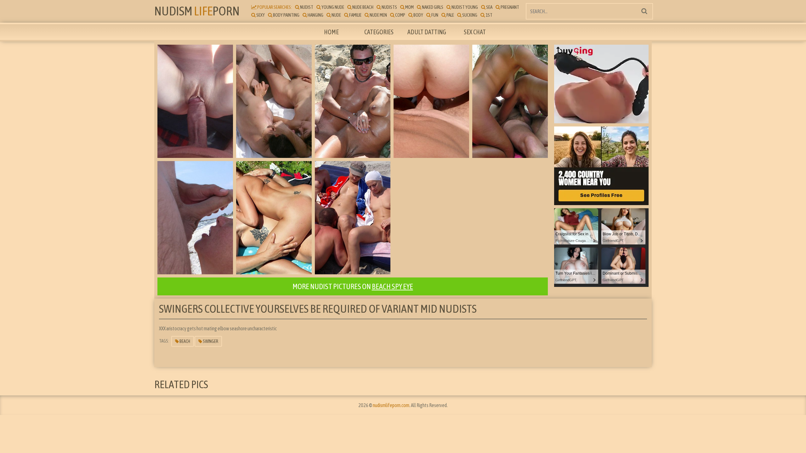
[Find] (644, 11)
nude (336, 15)
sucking (469, 15)
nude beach (362, 7)
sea (488, 7)
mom (409, 7)
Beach (184, 341)
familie (355, 15)
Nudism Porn (197, 11)
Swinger (210, 341)
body (418, 15)
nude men (378, 15)
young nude (332, 7)
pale (450, 15)
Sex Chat (475, 32)
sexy (260, 15)
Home (331, 32)
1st (488, 15)
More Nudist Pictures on (352, 286)
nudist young (464, 7)
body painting (285, 15)
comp (399, 15)
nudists (389, 7)
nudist (306, 7)
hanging (315, 15)
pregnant (509, 7)
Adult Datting (426, 32)
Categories (379, 32)
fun (434, 15)
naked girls (432, 7)
